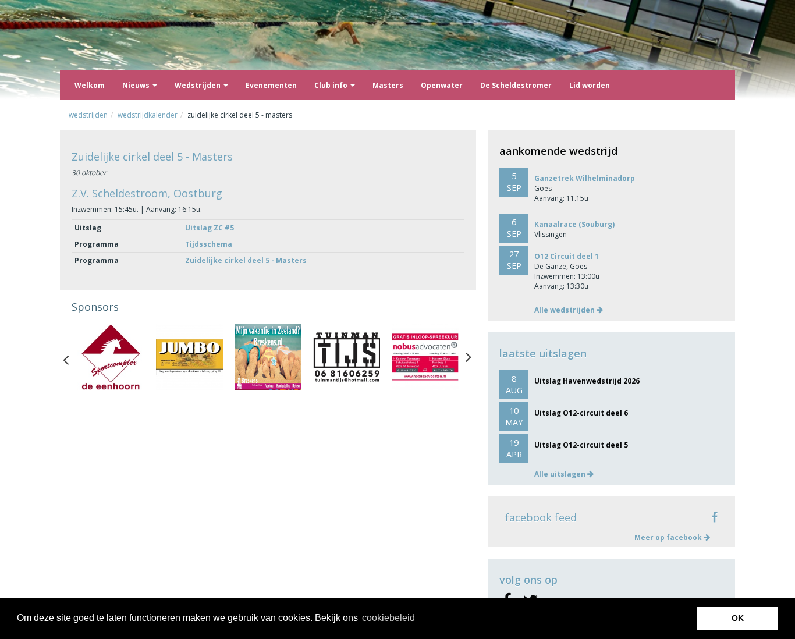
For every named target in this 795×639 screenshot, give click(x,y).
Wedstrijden (198, 85)
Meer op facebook (669, 537)
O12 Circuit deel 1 (566, 256)
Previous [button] (71, 357)
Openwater (442, 85)
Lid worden (589, 85)
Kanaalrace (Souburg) (574, 224)
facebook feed (541, 517)
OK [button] (738, 618)
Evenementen (271, 85)
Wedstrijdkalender (148, 115)
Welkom (89, 85)
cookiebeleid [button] (388, 618)
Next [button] (468, 357)
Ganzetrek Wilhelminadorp (584, 178)
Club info (331, 85)
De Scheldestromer (516, 85)
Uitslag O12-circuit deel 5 (581, 445)
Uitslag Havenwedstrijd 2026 (587, 381)
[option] (110, 357)
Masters (387, 85)
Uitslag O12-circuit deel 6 (581, 413)
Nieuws (136, 85)
